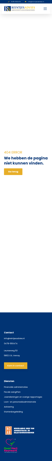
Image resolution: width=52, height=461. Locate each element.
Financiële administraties (16, 387)
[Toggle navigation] (45, 8)
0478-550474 (10, 343)
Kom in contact (15, 365)
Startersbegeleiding (13, 411)
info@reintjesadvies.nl (14, 338)
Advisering (9, 406)
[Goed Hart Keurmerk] (26, 446)
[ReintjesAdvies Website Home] (20, 8)
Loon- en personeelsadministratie (20, 402)
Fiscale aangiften (12, 392)
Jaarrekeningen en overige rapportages (23, 397)
